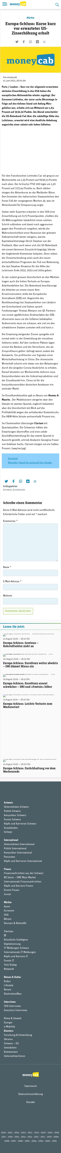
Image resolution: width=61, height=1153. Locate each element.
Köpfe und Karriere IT (16, 956)
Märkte (30, 18)
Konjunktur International (18, 853)
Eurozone (9, 910)
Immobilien (10, 1048)
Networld (9, 969)
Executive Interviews (15, 1010)
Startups (8, 931)
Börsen (8, 919)
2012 (36, 1137)
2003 (40, 1141)
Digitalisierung (12, 944)
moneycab (12, 77)
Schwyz (8, 832)
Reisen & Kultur (12, 977)
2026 (3, 1133)
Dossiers (8, 1031)
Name (7, 567)
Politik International (15, 848)
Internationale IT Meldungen (20, 952)
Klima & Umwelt (12, 1018)
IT (5, 935)
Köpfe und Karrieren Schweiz (20, 824)
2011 (43, 1137)
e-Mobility (9, 1026)
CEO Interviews (12, 1006)
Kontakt (30, 1102)
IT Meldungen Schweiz (16, 948)
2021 (36, 1133)
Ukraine (8, 1039)
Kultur (7, 981)
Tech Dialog (10, 965)
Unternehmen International (19, 844)
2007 (13, 1141)
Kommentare (11, 1052)
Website (7, 596)
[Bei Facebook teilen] (23, 41)
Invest (7, 894)
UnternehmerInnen (14, 1056)
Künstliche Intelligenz (16, 940)
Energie (8, 1022)
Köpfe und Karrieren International (23, 861)
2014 (23, 1137)
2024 (16, 1133)
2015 (16, 1137)
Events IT (9, 960)
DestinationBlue (13, 994)
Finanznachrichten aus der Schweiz (23, 873)
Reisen (7, 989)
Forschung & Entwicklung (18, 1035)
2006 (20, 1141)
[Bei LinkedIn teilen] (37, 41)
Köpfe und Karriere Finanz (18, 886)
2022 (30, 1133)
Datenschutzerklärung (30, 1094)
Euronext (13, 458)
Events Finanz (11, 890)
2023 (23, 1133)
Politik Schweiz (12, 811)
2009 (56, 1137)
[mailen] (44, 41)
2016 (10, 1137)
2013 (29, 1137)
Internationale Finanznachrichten (22, 881)
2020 (43, 1133)
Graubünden (11, 828)
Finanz (7, 869)
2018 (56, 1133)
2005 (27, 1141)
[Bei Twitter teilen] (16, 41)
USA (6, 915)
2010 (49, 1137)
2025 (10, 1133)
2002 (47, 1141)
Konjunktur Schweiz (15, 815)
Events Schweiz (12, 819)
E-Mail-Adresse (12, 581)
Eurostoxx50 (19, 490)
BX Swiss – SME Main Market (20, 877)
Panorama (9, 857)
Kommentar (10, 521)
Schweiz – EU (11, 1043)
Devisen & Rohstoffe (15, 923)
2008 (6, 1141)
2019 (50, 1133)
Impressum (30, 1086)
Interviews (10, 1002)
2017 (3, 1137)
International (11, 840)
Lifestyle (8, 985)
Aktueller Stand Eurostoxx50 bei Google (30, 463)
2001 (54, 1141)
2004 (34, 1141)
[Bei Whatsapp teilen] (30, 41)
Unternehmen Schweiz (16, 807)
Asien (7, 906)
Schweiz (8, 803)
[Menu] (5, 4)
